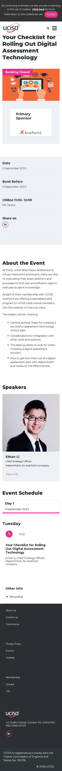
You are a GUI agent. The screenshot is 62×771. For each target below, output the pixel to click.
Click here (38, 9)
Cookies (10, 657)
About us (11, 610)
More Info (12, 474)
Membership (13, 677)
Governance (12, 624)
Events (10, 650)
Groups (10, 684)
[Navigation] (54, 28)
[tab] (31, 506)
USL (8, 691)
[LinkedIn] (5, 224)
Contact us (12, 617)
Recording (16, 596)
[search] (48, 28)
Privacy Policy (13, 643)
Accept (51, 14)
